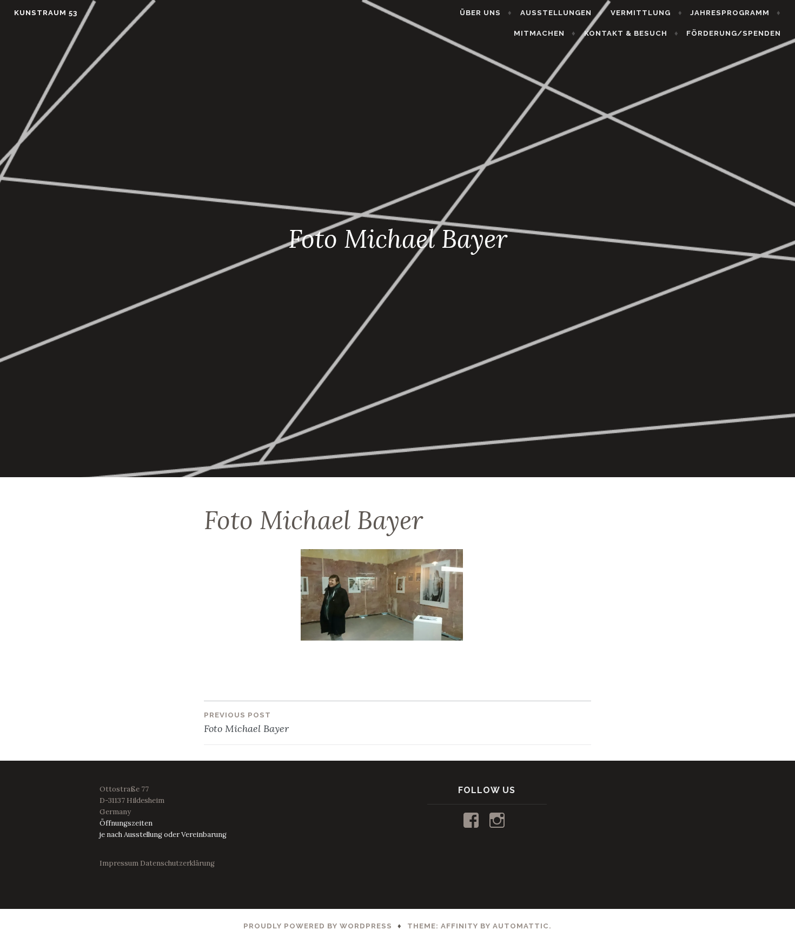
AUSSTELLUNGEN (556, 13)
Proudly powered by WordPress (317, 926)
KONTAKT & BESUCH (625, 33)
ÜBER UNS (480, 13)
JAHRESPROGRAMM (730, 13)
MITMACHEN (539, 33)
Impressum (119, 863)
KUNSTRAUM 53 (45, 13)
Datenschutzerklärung (177, 863)
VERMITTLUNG (641, 13)
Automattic (521, 926)
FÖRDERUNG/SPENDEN (733, 33)
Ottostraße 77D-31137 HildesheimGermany (132, 800)
